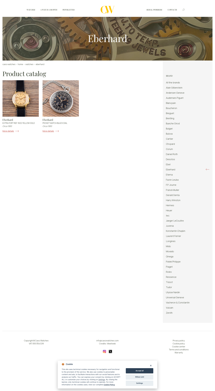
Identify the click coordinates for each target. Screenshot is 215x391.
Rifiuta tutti (139, 377)
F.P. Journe (171, 184)
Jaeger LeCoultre (175, 220)
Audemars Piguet (174, 97)
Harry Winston (173, 200)
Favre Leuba (172, 179)
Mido (168, 246)
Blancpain (171, 102)
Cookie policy (179, 343)
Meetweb (111, 343)
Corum (169, 149)
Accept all (139, 371)
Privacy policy (179, 340)
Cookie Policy (109, 385)
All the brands (173, 82)
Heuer (169, 210)
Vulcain (169, 307)
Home (20, 64)
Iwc (167, 215)
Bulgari (169, 128)
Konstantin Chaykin (175, 230)
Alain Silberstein (174, 87)
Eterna (169, 174)
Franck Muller (172, 189)
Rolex (169, 271)
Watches (31, 9)
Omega (169, 256)
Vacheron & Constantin (178, 302)
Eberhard (7, 119)
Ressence (171, 276)
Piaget (169, 266)
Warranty (179, 352)
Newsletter (69, 9)
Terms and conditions (179, 349)
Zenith (169, 312)
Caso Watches (8, 64)
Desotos (170, 159)
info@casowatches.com (107, 340)
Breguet (170, 113)
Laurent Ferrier (173, 236)
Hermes (170, 205)
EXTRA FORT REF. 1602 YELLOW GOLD (18, 123)
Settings (139, 383)
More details (8, 131)
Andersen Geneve (175, 92)
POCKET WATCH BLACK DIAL (55, 123)
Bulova (169, 133)
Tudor (169, 287)
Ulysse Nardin (173, 292)
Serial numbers (154, 9)
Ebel (168, 164)
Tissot (169, 282)
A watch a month (48, 9)
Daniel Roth (172, 154)
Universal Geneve (175, 297)
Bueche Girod (173, 123)
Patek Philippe (173, 261)
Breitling (170, 118)
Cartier (169, 138)
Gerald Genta (173, 195)
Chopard (170, 143)
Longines (170, 241)
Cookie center (178, 346)
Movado (170, 251)
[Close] (150, 365)
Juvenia (170, 225)
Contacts (172, 9)
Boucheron (171, 108)
